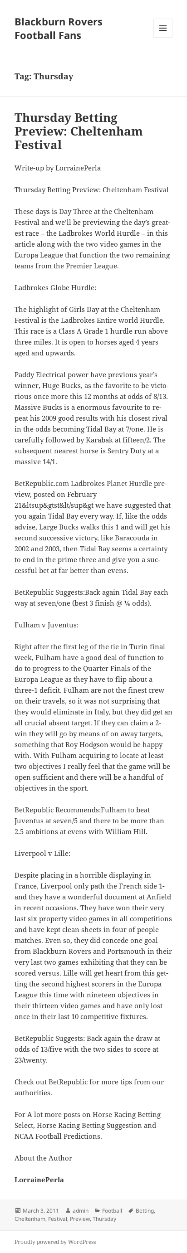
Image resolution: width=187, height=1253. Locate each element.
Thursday (104, 1219)
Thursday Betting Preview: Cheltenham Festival (79, 131)
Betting (145, 1210)
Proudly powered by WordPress (55, 1242)
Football (112, 1210)
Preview (80, 1219)
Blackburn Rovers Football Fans (59, 28)
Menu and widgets (163, 37)
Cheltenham (30, 1219)
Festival (57, 1219)
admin (81, 1210)
